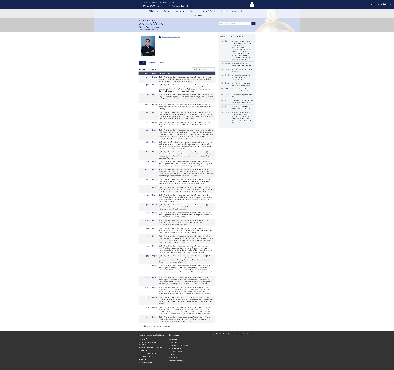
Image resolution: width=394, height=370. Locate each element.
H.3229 (147, 179)
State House (197, 16)
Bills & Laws (154, 11)
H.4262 (147, 307)
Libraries (142, 360)
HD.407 (154, 142)
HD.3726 (154, 246)
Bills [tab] (142, 62)
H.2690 (147, 152)
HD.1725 (154, 187)
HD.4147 (154, 287)
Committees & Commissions (232, 11)
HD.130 (154, 152)
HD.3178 (154, 95)
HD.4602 (154, 297)
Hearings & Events (208, 11)
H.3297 (147, 220)
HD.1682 (154, 195)
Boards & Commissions (147, 353)
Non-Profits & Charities (146, 356)
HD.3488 (154, 256)
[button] (222, 41)
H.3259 (147, 205)
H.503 (147, 95)
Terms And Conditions (176, 361)
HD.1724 (154, 228)
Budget (167, 11)
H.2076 (147, 122)
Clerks (192, 11)
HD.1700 (154, 122)
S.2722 (227, 89)
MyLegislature (173, 342)
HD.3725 (154, 236)
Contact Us (172, 354)
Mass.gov (142, 339)
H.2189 (147, 130)
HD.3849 (154, 277)
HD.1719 (154, 220)
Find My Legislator (175, 348)
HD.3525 (154, 104)
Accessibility (173, 339)
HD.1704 (154, 85)
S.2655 (227, 112)
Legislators (180, 11)
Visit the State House (175, 351)
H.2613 (147, 142)
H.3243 (147, 187)
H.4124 (147, 297)
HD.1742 (154, 77)
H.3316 (147, 228)
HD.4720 (154, 307)
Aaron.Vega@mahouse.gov (171, 37)
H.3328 (147, 236)
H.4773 (147, 317)
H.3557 (147, 266)
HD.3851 (154, 266)
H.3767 (147, 287)
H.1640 (147, 104)
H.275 (147, 77)
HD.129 (154, 130)
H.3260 (147, 213)
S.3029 (227, 83)
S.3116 (227, 95)
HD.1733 (154, 169)
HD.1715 (154, 162)
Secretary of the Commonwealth (149, 347)
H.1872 (147, 112)
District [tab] (162, 62)
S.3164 (227, 100)
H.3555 (147, 256)
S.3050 (227, 106)
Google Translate (144, 363)
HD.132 (154, 112)
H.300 (147, 85)
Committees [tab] (152, 62)
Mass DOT (142, 350)
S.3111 (227, 69)
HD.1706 (154, 205)
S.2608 (227, 63)
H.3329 (147, 246)
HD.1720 (154, 213)
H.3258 (147, 195)
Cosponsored (152, 69)
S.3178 (227, 75)
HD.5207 (154, 317)
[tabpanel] (177, 198)
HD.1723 (154, 179)
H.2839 (147, 162)
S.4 (226, 41)
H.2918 (147, 169)
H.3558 (147, 277)
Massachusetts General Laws (178, 345)
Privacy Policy (173, 357)
